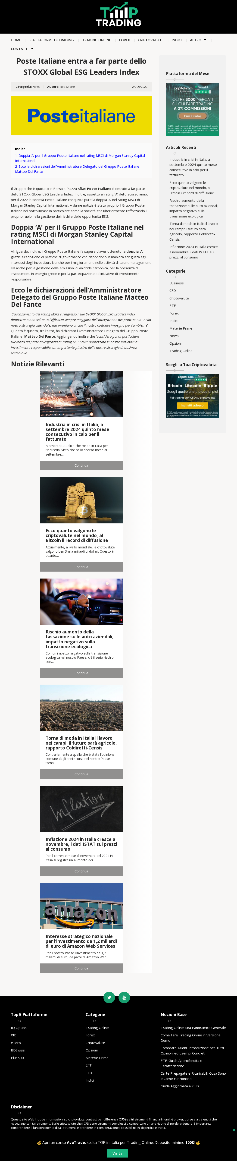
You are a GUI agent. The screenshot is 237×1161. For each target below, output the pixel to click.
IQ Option (19, 1027)
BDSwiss (18, 1050)
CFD (172, 290)
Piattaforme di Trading (51, 40)
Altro (195, 40)
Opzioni (175, 343)
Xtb (13, 1035)
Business (176, 283)
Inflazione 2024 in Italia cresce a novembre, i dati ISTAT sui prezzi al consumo (193, 251)
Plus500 (17, 1057)
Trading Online (96, 40)
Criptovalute (150, 40)
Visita (117, 1153)
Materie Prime (180, 328)
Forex (124, 40)
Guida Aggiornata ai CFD (180, 1086)
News (37, 87)
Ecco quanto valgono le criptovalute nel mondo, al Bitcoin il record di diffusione (191, 187)
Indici (177, 40)
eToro (16, 1042)
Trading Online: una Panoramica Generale (193, 1027)
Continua (81, 465)
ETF (172, 305)
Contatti (19, 48)
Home (16, 40)
